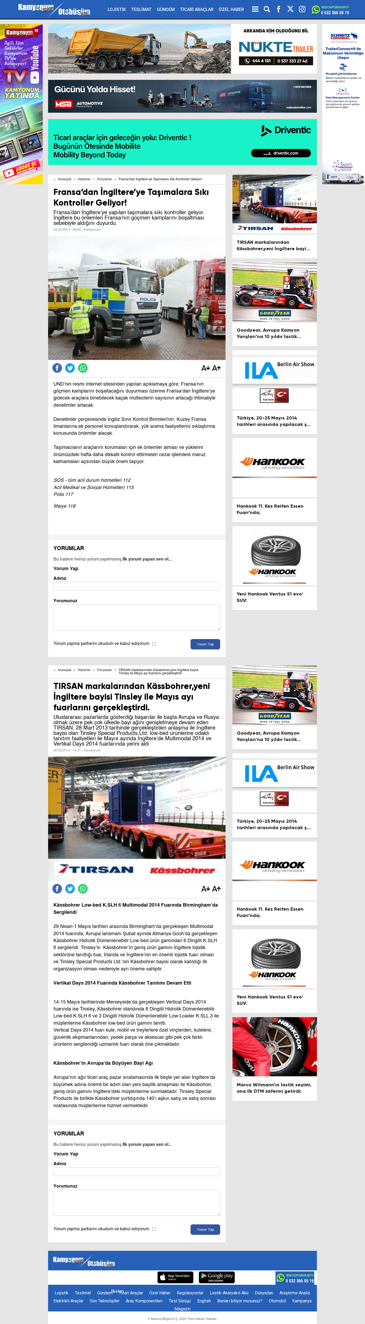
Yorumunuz (65, 600)
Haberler (84, 179)
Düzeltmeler (140, 1277)
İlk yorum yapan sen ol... (147, 559)
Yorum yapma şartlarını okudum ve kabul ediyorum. (101, 644)
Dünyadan (104, 179)
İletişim (80, 1277)
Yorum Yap (205, 644)
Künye (62, 1277)
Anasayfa (64, 179)
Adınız (59, 578)
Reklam (99, 1277)
